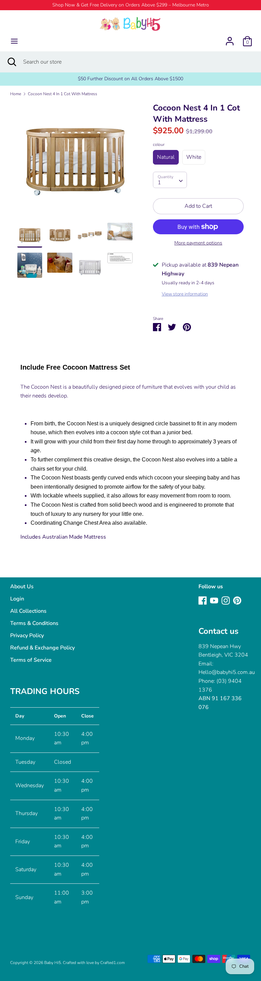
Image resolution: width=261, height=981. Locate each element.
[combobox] (170, 180)
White (193, 157)
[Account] (230, 38)
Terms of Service (31, 660)
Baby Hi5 (52, 962)
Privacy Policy (27, 635)
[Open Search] (11, 62)
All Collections (28, 611)
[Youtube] (214, 600)
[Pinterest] (237, 600)
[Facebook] (202, 600)
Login (17, 599)
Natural (166, 157)
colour (158, 144)
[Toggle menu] (14, 41)
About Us (22, 586)
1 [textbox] (159, 182)
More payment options (198, 243)
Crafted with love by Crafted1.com (94, 962)
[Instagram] (226, 600)
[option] (75, 162)
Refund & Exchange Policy (42, 648)
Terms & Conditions (34, 623)
